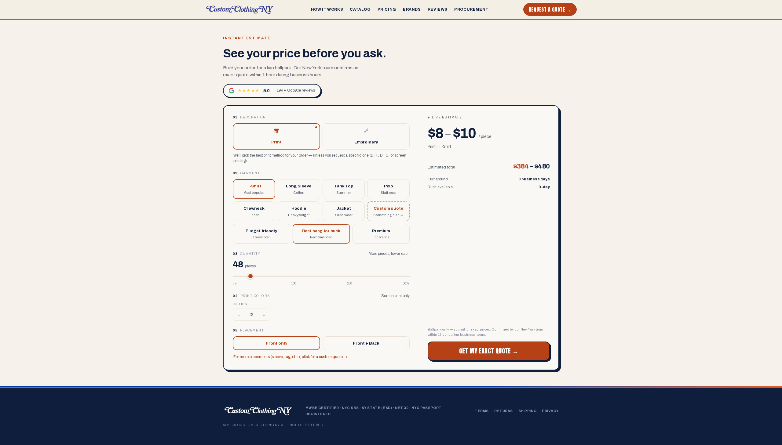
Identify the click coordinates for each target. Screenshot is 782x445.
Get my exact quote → (489, 351)
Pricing (387, 9)
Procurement (471, 9)
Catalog (360, 9)
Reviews (438, 9)
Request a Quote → (550, 9)
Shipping (527, 411)
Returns (503, 411)
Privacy (550, 411)
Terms (482, 411)
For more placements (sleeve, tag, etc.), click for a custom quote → (290, 357)
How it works (327, 9)
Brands (412, 9)
